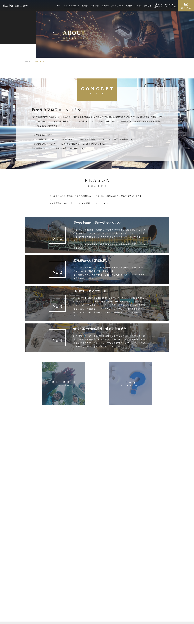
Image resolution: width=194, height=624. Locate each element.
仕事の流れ (95, 6)
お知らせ (147, 6)
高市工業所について (71, 6)
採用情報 (129, 6)
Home (59, 6)
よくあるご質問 (117, 6)
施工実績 (105, 6)
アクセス (138, 6)
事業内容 (85, 6)
